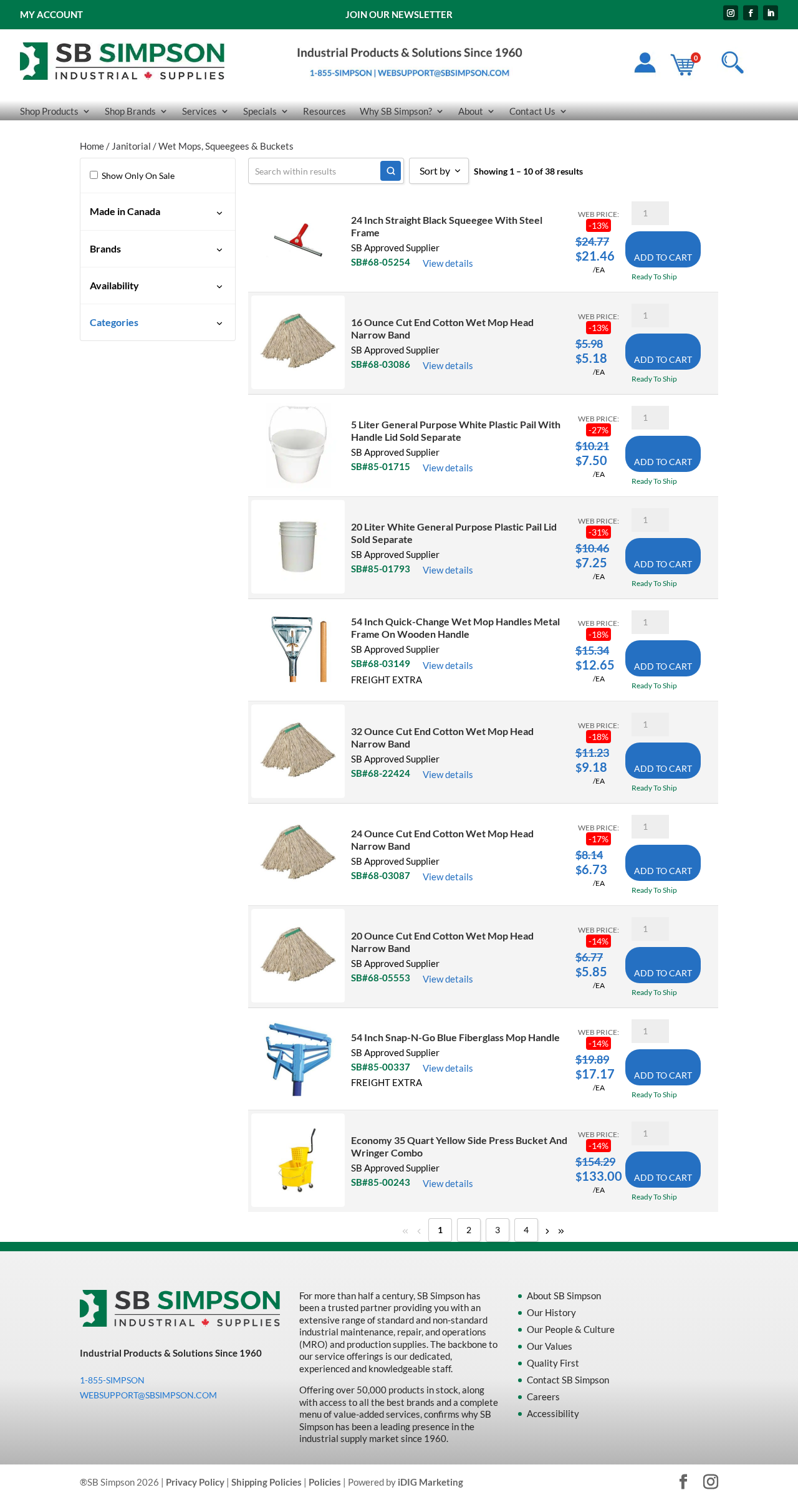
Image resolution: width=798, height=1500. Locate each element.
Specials (260, 112)
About (470, 112)
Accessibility (553, 1413)
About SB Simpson (564, 1295)
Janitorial (131, 145)
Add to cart (663, 257)
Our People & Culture (571, 1329)
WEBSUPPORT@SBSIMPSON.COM (148, 1395)
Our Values (549, 1346)
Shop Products (49, 112)
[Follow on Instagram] (730, 13)
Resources (324, 112)
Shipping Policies (266, 1482)
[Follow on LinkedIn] (770, 13)
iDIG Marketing (430, 1482)
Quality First (553, 1362)
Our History (551, 1312)
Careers (543, 1396)
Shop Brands (130, 112)
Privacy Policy (195, 1482)
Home (92, 145)
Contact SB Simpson (568, 1379)
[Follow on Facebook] (750, 13)
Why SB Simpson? (396, 112)
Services (199, 112)
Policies (325, 1482)
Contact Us (532, 112)
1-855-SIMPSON (112, 1380)
